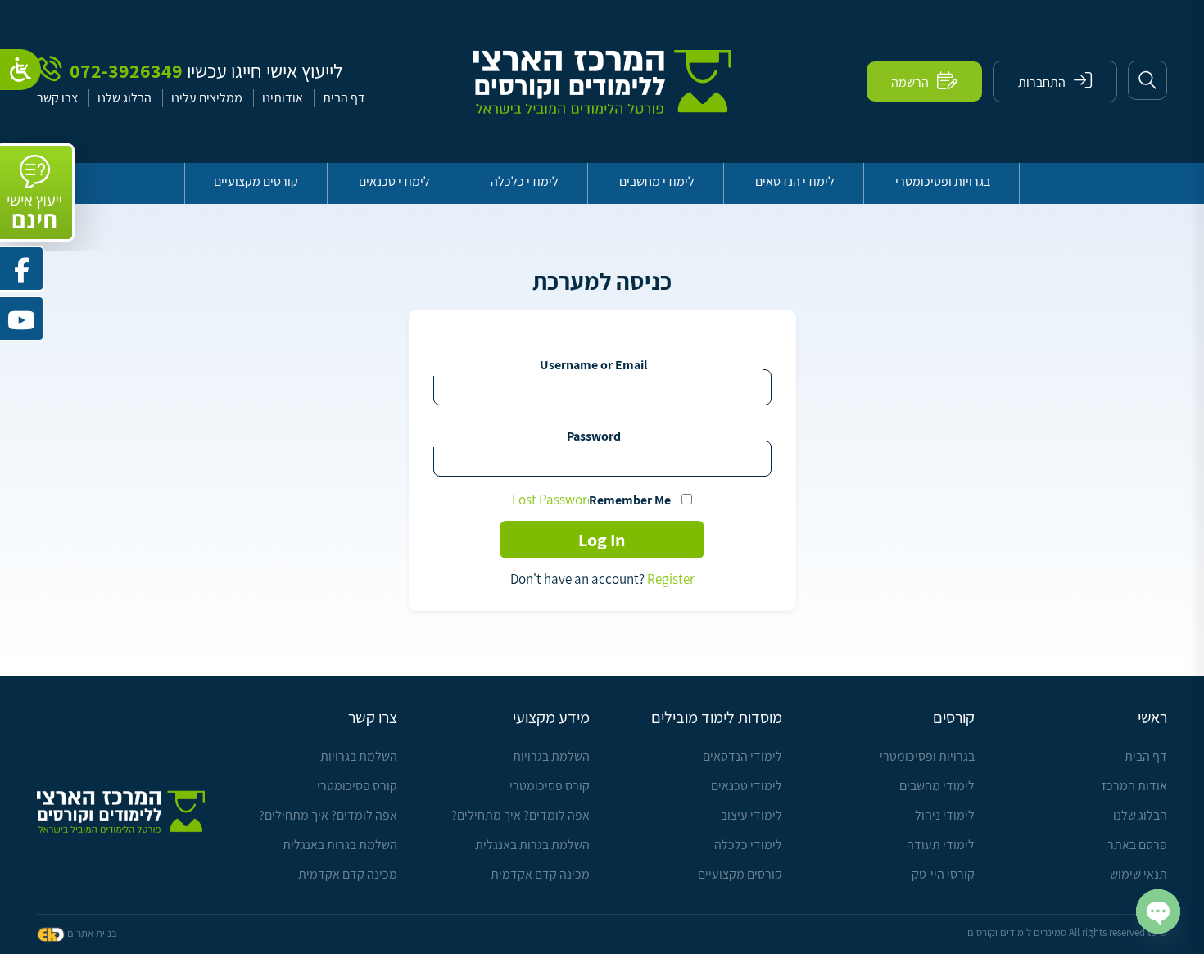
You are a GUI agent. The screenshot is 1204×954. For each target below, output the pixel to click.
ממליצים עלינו (206, 97)
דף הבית (344, 97)
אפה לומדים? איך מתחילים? (520, 815)
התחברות (1042, 82)
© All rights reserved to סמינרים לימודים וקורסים (1067, 932)
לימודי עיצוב (751, 815)
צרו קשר (57, 97)
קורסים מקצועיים (256, 181)
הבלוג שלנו (124, 97)
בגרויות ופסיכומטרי (942, 181)
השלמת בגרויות (551, 756)
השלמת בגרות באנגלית (532, 844)
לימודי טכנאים (394, 181)
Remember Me (630, 500)
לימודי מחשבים (657, 181)
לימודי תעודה (941, 844)
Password (594, 436)
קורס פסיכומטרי (549, 785)
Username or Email (594, 364)
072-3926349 (124, 69)
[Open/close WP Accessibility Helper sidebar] (20, 69)
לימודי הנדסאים (795, 181)
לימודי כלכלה (525, 181)
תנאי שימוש (1138, 874)
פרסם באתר (1137, 844)
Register (671, 579)
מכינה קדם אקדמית (540, 874)
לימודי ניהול (945, 815)
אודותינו (282, 97)
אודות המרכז (1134, 785)
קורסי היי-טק (943, 874)
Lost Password (553, 500)
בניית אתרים (92, 933)
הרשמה (910, 82)
